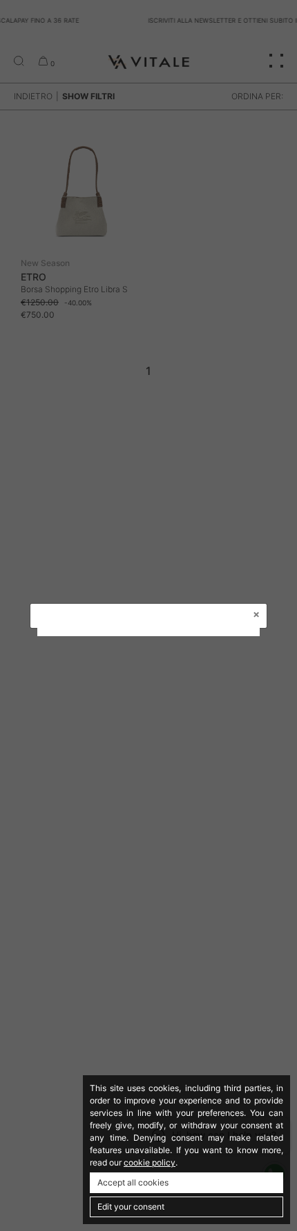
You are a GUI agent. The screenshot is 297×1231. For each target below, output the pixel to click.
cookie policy (149, 1162)
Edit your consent (130, 1206)
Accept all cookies (133, 1182)
